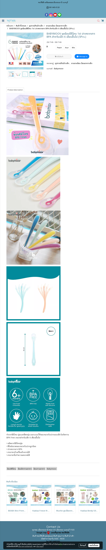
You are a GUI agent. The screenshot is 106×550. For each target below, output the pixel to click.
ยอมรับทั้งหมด (94, 545)
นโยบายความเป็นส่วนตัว (25, 546)
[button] (98, 21)
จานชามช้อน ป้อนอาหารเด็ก (81, 63)
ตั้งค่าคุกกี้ (83, 545)
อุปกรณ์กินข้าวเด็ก (62, 63)
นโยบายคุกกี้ (39, 546)
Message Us (83, 56)
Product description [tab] (15, 89)
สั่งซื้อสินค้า (59, 56)
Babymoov (58, 68)
